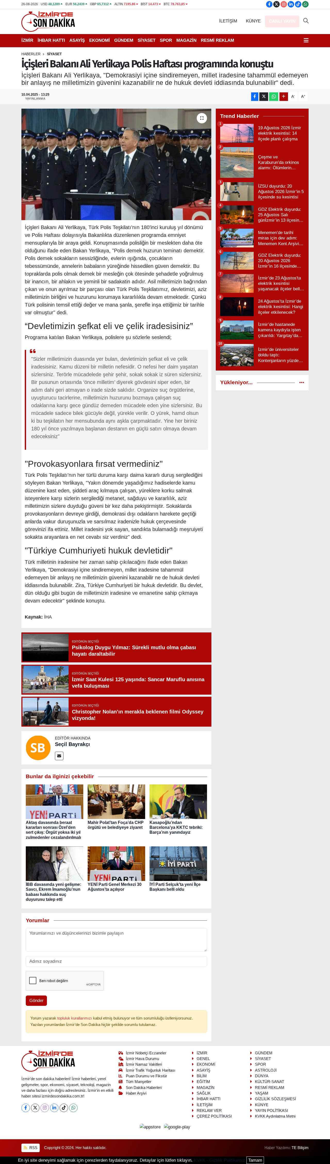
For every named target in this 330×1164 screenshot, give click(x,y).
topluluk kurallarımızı (75, 1018)
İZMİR (27, 40)
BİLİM (202, 1076)
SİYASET (146, 40)
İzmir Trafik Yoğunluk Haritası (150, 1070)
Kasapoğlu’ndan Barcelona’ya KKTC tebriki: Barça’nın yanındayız (176, 827)
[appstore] (151, 1127)
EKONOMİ (99, 40)
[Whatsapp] (73, 1108)
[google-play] (177, 1127)
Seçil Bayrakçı (72, 744)
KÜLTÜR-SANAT (269, 1082)
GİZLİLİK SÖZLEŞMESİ (275, 1099)
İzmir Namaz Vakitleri (144, 1064)
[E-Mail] (59, 756)
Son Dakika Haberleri (144, 1088)
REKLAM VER (209, 1111)
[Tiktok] (64, 1108)
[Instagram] (44, 1108)
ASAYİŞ (77, 40)
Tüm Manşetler (138, 1082)
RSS (32, 1148)
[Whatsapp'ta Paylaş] (273, 96)
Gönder (36, 1000)
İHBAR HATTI (51, 40)
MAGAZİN (186, 40)
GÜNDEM (123, 40)
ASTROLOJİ (266, 1070)
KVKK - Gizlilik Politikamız (219, 1160)
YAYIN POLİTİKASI (271, 1111)
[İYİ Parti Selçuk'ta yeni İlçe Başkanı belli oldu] (178, 863)
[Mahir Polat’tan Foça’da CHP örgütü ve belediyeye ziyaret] (116, 801)
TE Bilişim (300, 1148)
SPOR (166, 40)
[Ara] (306, 21)
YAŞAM (261, 1093)
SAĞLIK (204, 1093)
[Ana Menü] (306, 40)
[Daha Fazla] (283, 96)
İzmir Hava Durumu (142, 1059)
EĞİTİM (203, 1082)
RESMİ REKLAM (217, 40)
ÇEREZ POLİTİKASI (214, 1116)
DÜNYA (261, 1076)
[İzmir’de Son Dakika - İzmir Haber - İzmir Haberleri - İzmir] (48, 21)
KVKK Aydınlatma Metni (275, 1116)
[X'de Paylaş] (263, 96)
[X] (35, 1108)
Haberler (30, 54)
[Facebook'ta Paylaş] (254, 96)
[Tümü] (301, 382)
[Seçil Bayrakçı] (38, 747)
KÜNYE (253, 21)
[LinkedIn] (54, 1108)
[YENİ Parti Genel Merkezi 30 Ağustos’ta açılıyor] (116, 863)
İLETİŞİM (228, 21)
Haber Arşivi (136, 1093)
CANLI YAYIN (282, 21)
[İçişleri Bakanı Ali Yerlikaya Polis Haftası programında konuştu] (116, 164)
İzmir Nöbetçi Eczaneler (146, 1053)
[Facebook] (25, 1108)
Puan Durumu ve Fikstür (146, 1076)
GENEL (203, 1059)
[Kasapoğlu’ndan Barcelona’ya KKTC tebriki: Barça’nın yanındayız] (178, 801)
